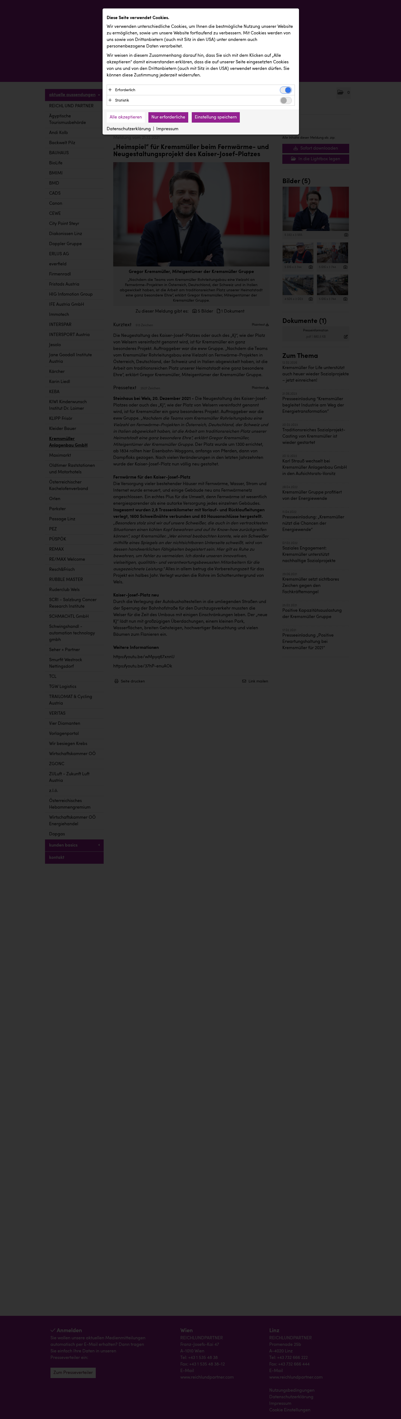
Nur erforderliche (168, 117)
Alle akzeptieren (126, 117)
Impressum (167, 129)
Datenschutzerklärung (129, 129)
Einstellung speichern (216, 117)
